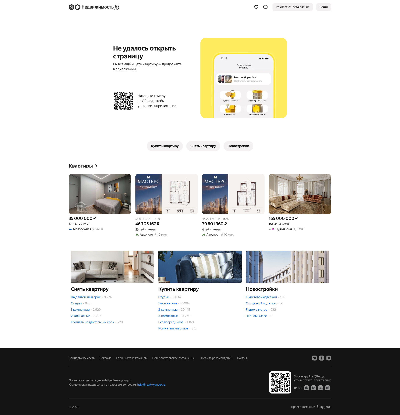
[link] (323, 7)
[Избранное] (256, 7)
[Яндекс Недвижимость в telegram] (328, 358)
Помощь (242, 358)
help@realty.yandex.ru (151, 384)
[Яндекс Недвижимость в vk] (314, 358)
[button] (265, 7)
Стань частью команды (131, 358)
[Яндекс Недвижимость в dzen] (321, 358)
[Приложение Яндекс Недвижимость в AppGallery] (320, 387)
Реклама (105, 358)
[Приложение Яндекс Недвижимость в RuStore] (327, 387)
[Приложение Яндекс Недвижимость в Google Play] (313, 387)
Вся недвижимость (82, 358)
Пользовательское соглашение (173, 358)
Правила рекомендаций (216, 358)
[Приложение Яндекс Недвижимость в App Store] (306, 387)
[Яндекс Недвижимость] (94, 7)
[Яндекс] (324, 407)
